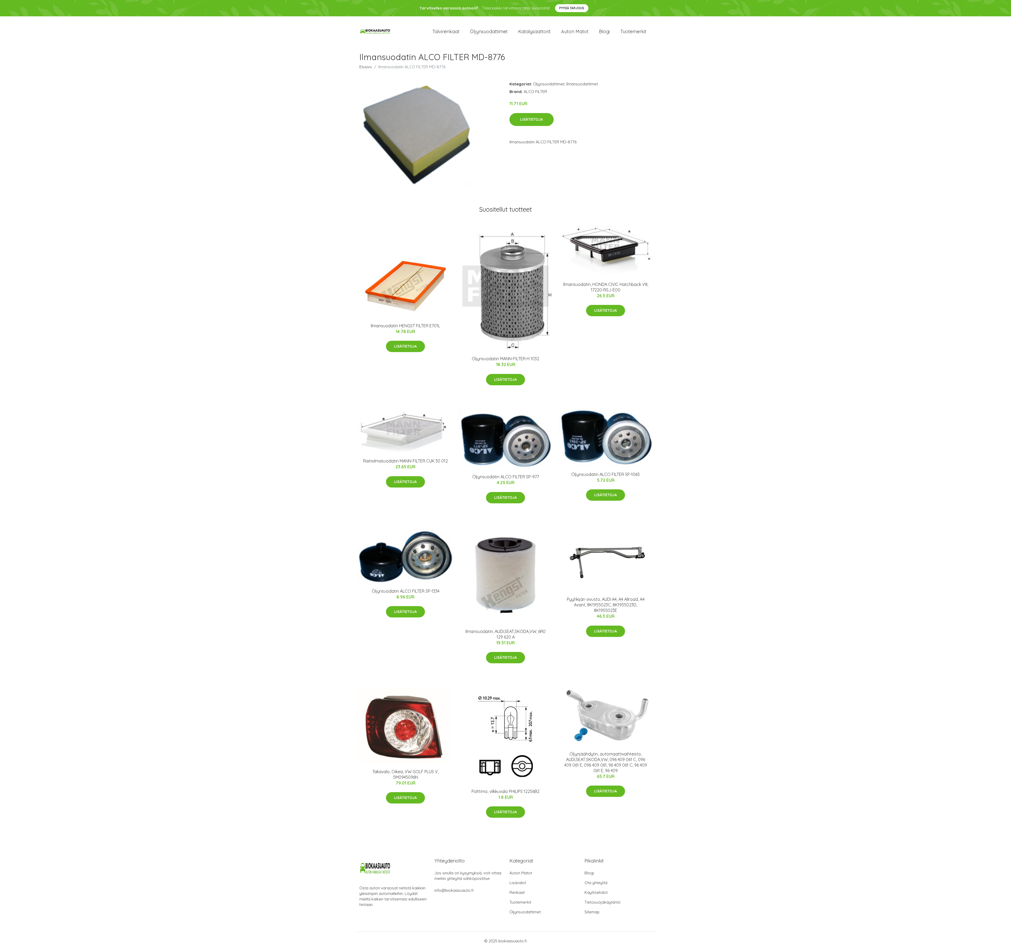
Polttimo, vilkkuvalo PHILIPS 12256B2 (505, 791)
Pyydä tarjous (571, 8)
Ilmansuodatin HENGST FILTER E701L (405, 325)
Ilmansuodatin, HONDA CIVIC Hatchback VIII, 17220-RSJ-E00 (605, 287)
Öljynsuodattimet (489, 31)
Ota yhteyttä (595, 882)
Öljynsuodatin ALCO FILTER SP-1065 (605, 474)
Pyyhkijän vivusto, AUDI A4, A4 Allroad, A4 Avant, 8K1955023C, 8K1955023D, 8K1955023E (606, 605)
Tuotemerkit (633, 31)
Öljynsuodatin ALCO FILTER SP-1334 (405, 591)
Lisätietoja (531, 119)
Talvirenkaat (445, 31)
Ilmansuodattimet (582, 83)
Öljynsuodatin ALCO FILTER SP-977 (505, 476)
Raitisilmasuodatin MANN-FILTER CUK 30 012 (405, 461)
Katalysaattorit (534, 31)
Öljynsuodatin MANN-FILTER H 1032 (505, 358)
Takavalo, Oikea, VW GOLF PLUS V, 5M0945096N (405, 774)
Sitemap (591, 911)
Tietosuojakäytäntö (602, 902)
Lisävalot (517, 882)
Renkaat (517, 892)
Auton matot (574, 31)
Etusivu (365, 66)
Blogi (604, 31)
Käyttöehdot (596, 892)
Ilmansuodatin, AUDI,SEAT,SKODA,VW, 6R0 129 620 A (505, 634)
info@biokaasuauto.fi (454, 890)
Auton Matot (520, 872)
